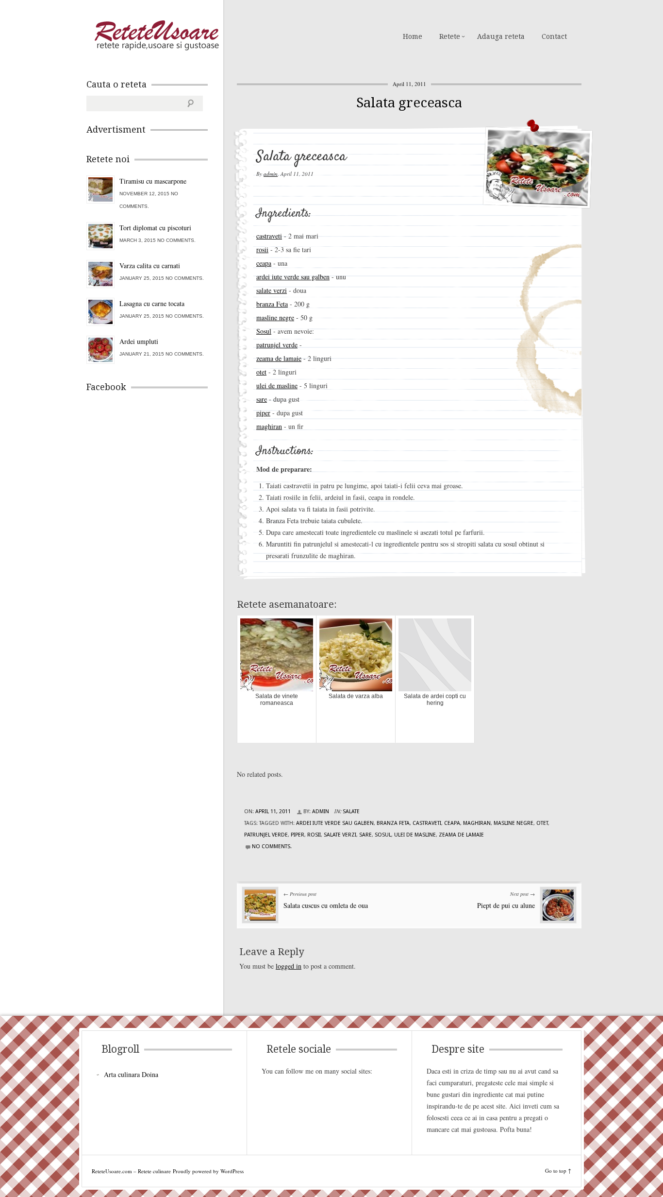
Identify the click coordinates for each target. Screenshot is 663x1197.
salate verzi (271, 290)
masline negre (275, 317)
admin (271, 173)
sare (261, 399)
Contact (554, 36)
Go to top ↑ (558, 1170)
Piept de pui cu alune (506, 905)
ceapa (263, 263)
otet (261, 371)
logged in (288, 966)
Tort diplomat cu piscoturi (155, 227)
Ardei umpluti (138, 341)
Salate (351, 811)
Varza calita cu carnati (149, 265)
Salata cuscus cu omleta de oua (325, 905)
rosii (262, 249)
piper (263, 412)
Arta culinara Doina (131, 1074)
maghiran (269, 426)
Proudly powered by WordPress (208, 1171)
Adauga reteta (501, 36)
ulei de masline (277, 385)
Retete (449, 36)
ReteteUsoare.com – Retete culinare (156, 35)
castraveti (269, 235)
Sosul (263, 331)
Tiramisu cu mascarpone (152, 181)
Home (412, 36)
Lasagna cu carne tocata (151, 303)
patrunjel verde (277, 344)
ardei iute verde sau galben (293, 276)
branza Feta (272, 303)
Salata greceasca (409, 103)
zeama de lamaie (278, 358)
